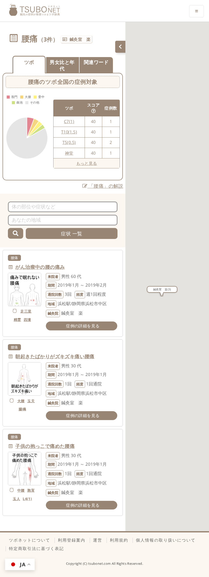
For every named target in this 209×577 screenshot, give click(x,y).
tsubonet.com (100, 563)
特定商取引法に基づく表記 (36, 548)
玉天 (31, 400)
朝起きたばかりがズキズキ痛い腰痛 (54, 356)
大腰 (21, 400)
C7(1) (69, 121)
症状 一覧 (71, 233)
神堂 (69, 153)
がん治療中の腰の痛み (40, 267)
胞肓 (31, 490)
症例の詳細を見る (82, 326)
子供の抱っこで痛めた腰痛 (45, 446)
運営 (97, 540)
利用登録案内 (71, 540)
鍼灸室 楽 (80, 39)
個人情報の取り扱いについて (165, 540)
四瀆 (27, 319)
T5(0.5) (69, 142)
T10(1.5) (69, 132)
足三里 (25, 311)
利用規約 (119, 540)
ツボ (29, 62)
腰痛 (14, 257)
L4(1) (27, 498)
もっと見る (86, 163)
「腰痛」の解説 (105, 185)
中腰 (21, 490)
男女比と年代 (62, 65)
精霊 (17, 319)
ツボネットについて (29, 540)
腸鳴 (22, 409)
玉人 (16, 498)
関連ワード (96, 62)
